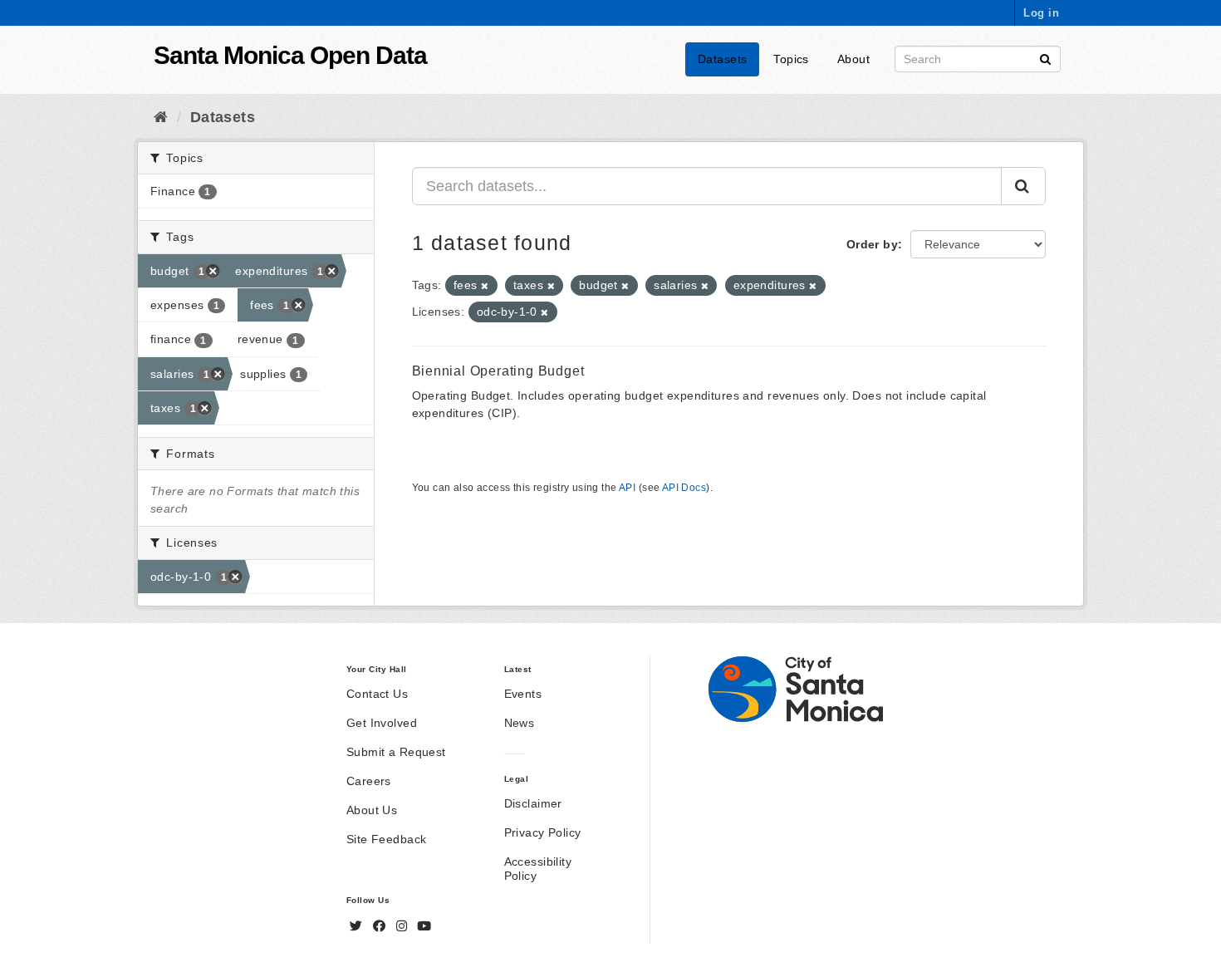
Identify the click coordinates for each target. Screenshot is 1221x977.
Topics (791, 59)
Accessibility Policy (537, 868)
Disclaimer (533, 803)
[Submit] (1045, 58)
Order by (872, 244)
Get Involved (381, 722)
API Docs (684, 487)
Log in (1041, 13)
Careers (368, 781)
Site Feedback (386, 839)
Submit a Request (396, 752)
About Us (371, 810)
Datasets (722, 59)
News (519, 722)
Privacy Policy (542, 832)
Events (523, 693)
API (627, 487)
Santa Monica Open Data (290, 55)
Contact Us (377, 693)
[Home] (161, 117)
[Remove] (484, 286)
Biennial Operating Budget (498, 371)
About (853, 59)
